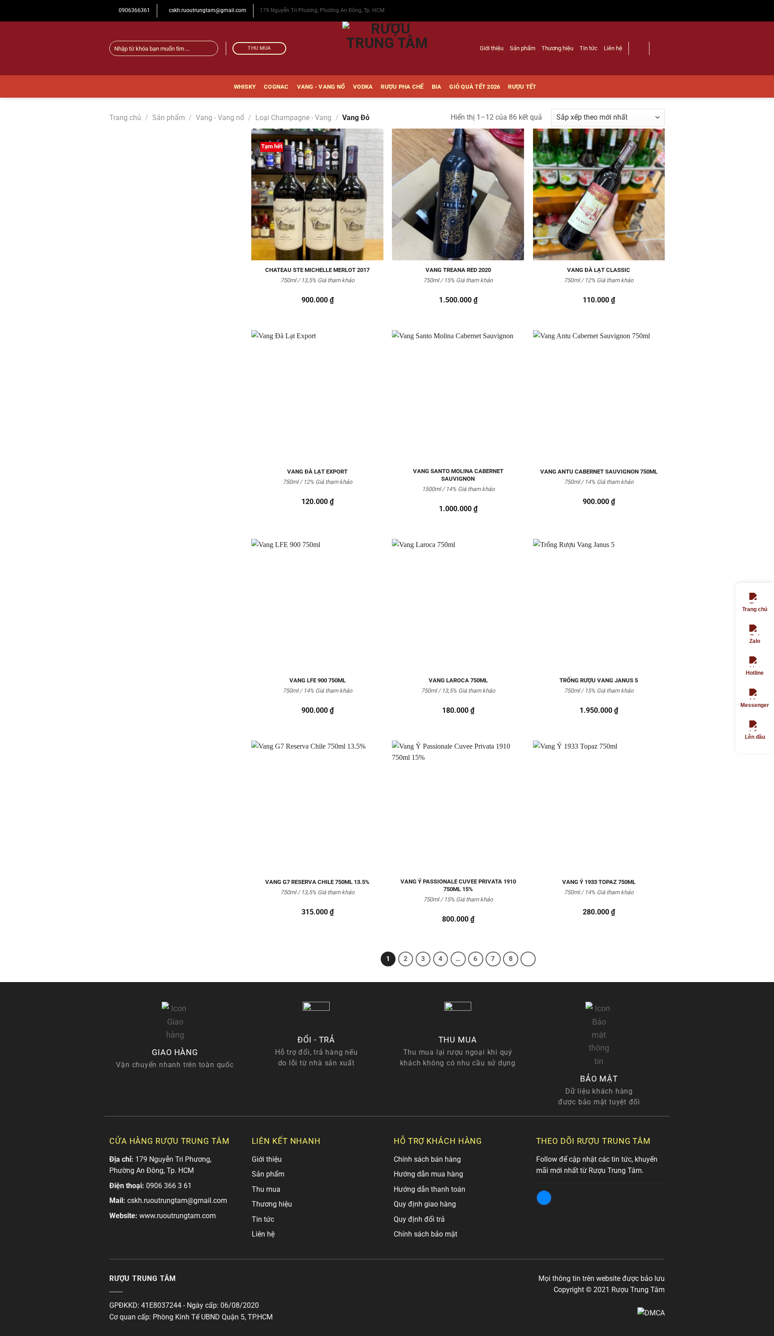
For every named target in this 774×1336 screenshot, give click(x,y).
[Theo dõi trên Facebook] (658, 48)
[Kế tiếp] (528, 959)
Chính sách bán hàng (427, 1159)
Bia (437, 86)
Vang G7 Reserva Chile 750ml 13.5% (317, 882)
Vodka (363, 86)
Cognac (276, 86)
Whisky (245, 86)
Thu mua (266, 1189)
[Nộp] (209, 48)
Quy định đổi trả (419, 1219)
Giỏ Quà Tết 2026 (474, 86)
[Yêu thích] (639, 48)
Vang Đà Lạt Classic (598, 270)
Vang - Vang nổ (321, 86)
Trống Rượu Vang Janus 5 (598, 680)
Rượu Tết (522, 86)
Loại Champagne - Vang (293, 117)
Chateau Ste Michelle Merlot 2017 (317, 270)
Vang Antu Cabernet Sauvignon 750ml (599, 471)
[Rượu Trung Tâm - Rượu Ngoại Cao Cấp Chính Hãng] (387, 48)
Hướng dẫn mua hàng (428, 1174)
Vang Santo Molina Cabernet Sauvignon (458, 475)
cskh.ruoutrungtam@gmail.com (207, 10)
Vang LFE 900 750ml (317, 680)
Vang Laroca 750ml (458, 680)
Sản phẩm (522, 48)
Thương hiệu (557, 48)
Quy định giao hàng (425, 1204)
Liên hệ (613, 48)
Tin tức (589, 48)
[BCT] (651, 1312)
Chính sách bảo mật (425, 1234)
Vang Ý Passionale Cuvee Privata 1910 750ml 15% (458, 885)
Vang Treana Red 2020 (458, 270)
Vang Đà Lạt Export (317, 471)
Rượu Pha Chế (402, 86)
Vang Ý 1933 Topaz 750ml (599, 882)
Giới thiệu (491, 48)
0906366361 (133, 10)
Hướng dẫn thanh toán (429, 1189)
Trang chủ (125, 117)
